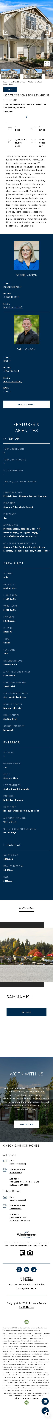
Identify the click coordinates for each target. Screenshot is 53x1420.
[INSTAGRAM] (19, 1269)
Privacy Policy (37, 1303)
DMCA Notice (26, 1307)
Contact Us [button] (26, 1124)
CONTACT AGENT (26, 404)
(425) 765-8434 (11, 371)
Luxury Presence (26, 1288)
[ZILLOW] (34, 1269)
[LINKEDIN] (26, 1269)
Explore (26, 1012)
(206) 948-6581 (11, 297)
